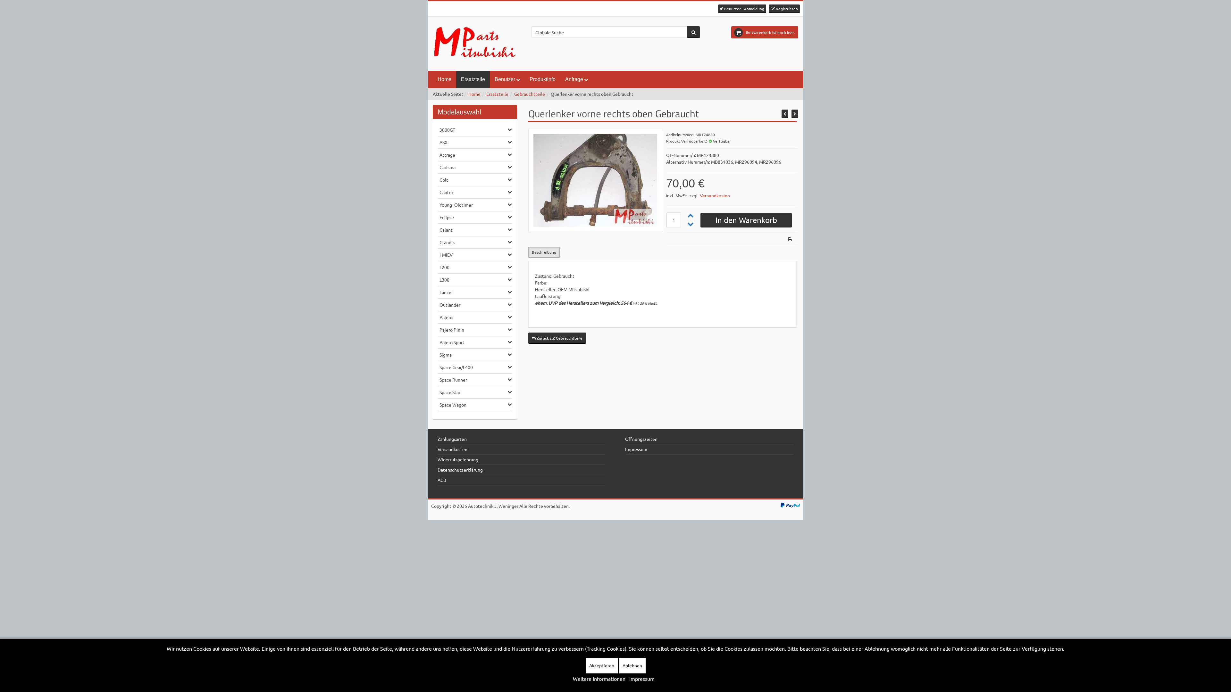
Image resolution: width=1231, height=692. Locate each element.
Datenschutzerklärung (460, 470)
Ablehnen (632, 665)
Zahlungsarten (452, 439)
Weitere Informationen (599, 678)
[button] (742, 8)
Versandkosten (715, 195)
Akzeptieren (601, 665)
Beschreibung (544, 252)
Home (444, 79)
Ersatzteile (473, 79)
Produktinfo (543, 79)
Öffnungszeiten (641, 439)
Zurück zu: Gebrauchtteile (559, 338)
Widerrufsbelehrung (458, 459)
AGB (442, 480)
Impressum (636, 449)
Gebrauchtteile (529, 94)
